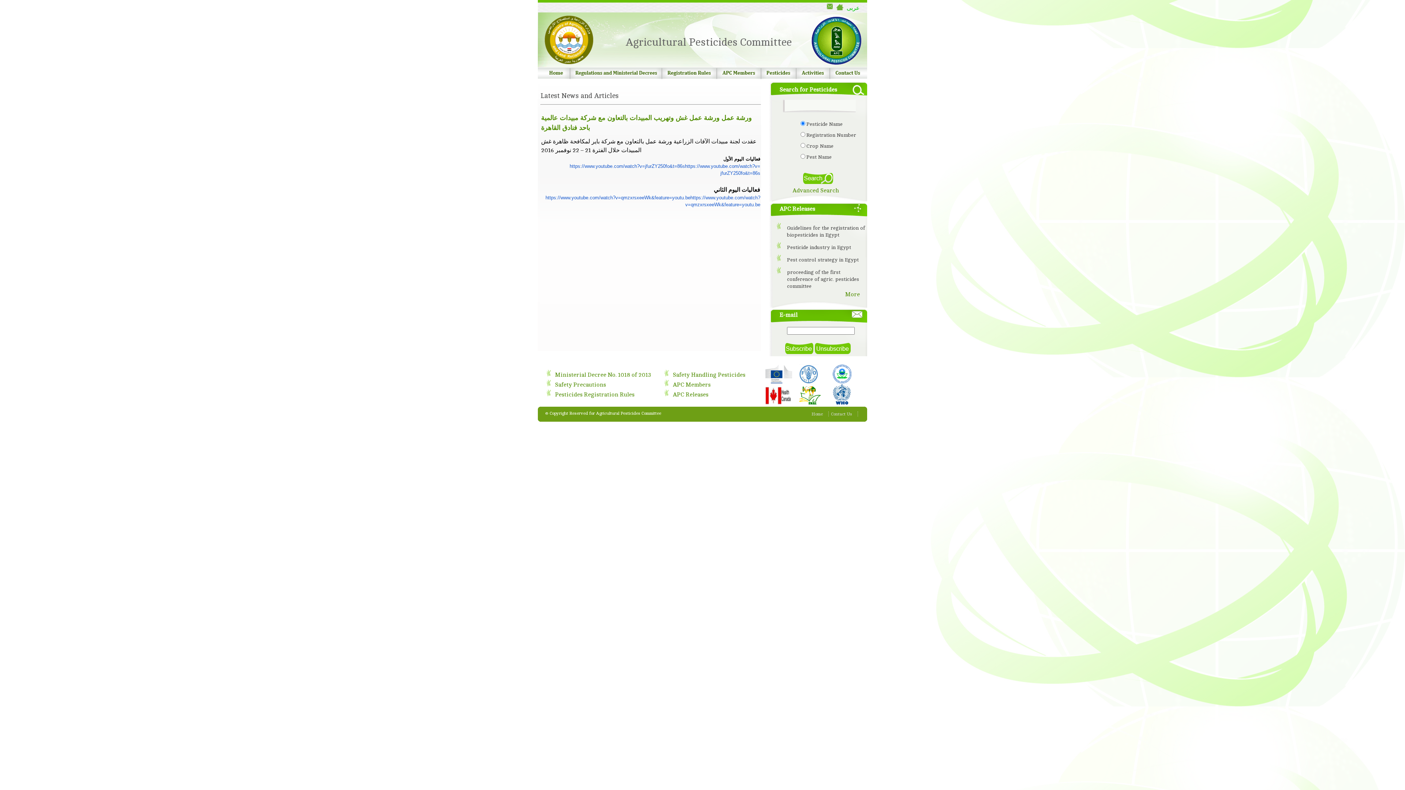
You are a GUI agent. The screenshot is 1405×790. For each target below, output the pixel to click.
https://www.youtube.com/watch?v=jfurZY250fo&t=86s (627, 166)
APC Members (692, 384)
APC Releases (690, 394)
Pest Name (819, 157)
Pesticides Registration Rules (594, 394)
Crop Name (819, 146)
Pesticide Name (824, 124)
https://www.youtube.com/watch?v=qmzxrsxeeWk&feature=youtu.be (618, 197)
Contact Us (841, 414)
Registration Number (831, 135)
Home (817, 414)
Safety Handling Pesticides (709, 375)
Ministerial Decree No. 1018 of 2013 (603, 375)
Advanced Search (816, 190)
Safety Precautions (580, 384)
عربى (853, 8)
